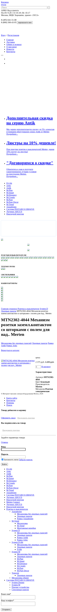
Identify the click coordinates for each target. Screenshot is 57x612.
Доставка (10, 42)
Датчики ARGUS (14, 211)
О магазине (11, 47)
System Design (18, 582)
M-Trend (10, 204)
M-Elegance (11, 195)
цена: (38, 357)
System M (16, 552)
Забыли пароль (25, 460)
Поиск (9, 405)
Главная (10, 40)
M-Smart (10, 193)
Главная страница (9, 309)
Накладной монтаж (15, 214)
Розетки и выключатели (28, 309)
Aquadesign (11, 207)
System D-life (17, 542)
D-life (19, 549)
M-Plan (9, 190)
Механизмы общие (20, 578)
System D (44, 309)
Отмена (4, 442)
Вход (3, 35)
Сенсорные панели (20, 589)
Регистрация (13, 35)
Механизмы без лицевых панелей (16, 343)
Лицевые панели (8, 311)
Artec (8, 185)
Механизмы (22, 523)
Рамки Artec (11, 345)
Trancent (15, 573)
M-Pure (9, 200)
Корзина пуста (5, 3)
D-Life (9, 183)
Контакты (10, 51)
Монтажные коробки (26, 528)
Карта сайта (11, 398)
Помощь (10, 403)
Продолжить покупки (26, 418)
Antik (8, 188)
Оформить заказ (8, 418)
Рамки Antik (22, 537)
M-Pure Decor (12, 202)
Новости (10, 49)
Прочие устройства (20, 587)
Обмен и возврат (14, 44)
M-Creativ (10, 197)
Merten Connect (13, 502)
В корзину (46, 367)
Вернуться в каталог (10, 350)
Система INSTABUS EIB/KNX (20, 209)
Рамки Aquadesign (25, 519)
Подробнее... (12, 134)
